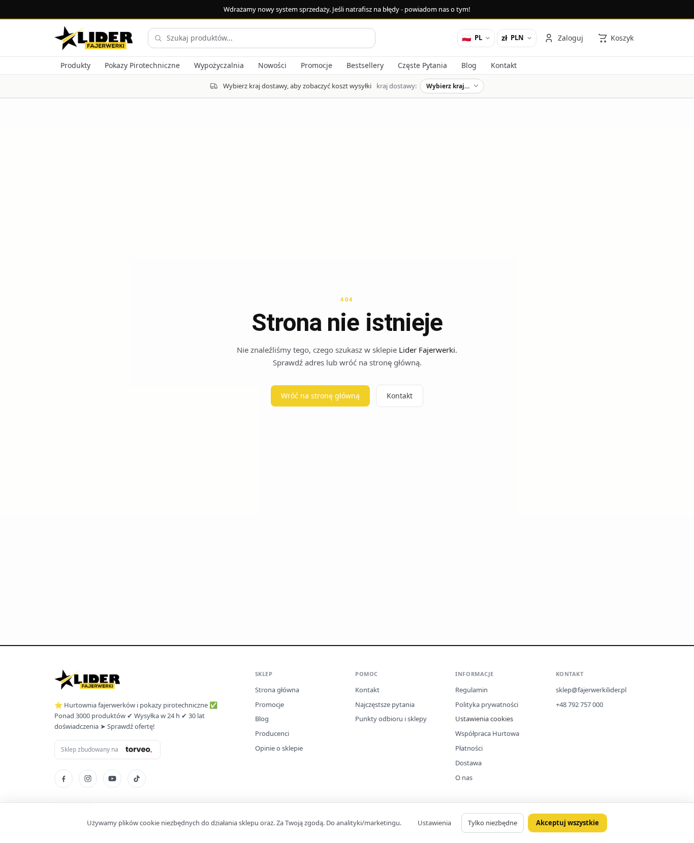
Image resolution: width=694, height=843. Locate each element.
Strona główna (277, 689)
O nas (463, 777)
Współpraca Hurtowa (487, 733)
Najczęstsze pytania (385, 704)
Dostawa (468, 762)
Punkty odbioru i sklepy (391, 718)
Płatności (469, 748)
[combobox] (261, 38)
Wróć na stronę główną (320, 395)
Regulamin (471, 689)
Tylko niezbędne (492, 822)
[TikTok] (137, 778)
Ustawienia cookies (484, 718)
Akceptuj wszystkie (567, 822)
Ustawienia (434, 822)
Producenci (272, 733)
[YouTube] (112, 778)
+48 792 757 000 (579, 704)
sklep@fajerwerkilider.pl (591, 689)
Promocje (269, 704)
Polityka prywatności (486, 704)
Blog (262, 718)
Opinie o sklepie (279, 748)
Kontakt (400, 395)
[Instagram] (88, 778)
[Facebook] (63, 778)
